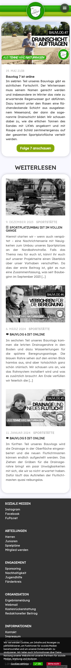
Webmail (11, 604)
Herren (10, 537)
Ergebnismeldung (17, 600)
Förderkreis (13, 581)
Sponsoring (13, 568)
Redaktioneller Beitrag (21, 613)
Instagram (12, 509)
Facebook (12, 514)
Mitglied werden (16, 550)
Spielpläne (12, 545)
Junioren (11, 541)
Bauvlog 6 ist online (27, 334)
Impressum (13, 636)
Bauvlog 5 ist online (27, 438)
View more (44, 658)
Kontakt (10, 632)
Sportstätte (46, 222)
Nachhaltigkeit (15, 573)
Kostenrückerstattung (20, 609)
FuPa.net (11, 518)
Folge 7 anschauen (35, 148)
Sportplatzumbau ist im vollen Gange (34, 229)
